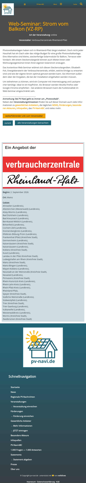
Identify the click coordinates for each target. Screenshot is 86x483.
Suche (75, 4)
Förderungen (17, 411)
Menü (55, 4)
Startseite (15, 387)
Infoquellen (16, 440)
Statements (16, 454)
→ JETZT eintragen (19, 430)
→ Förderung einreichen (22, 416)
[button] (81, 4)
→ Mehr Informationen (21, 425)
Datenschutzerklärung (46, 482)
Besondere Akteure (20, 435)
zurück (8, 123)
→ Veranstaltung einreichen (24, 406)
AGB (57, 482)
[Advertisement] (43, 133)
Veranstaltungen (18, 401)
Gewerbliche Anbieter (21, 420)
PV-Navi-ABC (40, 4)
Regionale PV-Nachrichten (23, 396)
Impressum (31, 482)
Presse (14, 464)
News (13, 392)
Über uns (15, 469)
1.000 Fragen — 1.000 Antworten (26, 449)
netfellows (62, 475)
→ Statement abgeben (21, 459)
